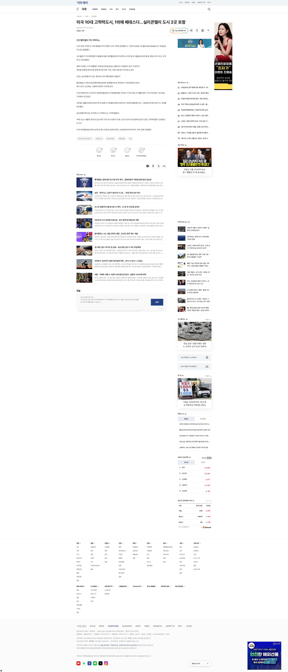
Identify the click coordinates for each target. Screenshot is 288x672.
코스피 (186, 462)
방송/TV (79, 594)
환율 (77, 573)
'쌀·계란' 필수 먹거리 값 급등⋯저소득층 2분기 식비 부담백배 (117, 247)
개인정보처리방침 (113, 626)
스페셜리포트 (123, 586)
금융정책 (93, 547)
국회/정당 (166, 551)
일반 (77, 580)
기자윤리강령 (114, 645)
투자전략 (203, 419)
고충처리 (138, 626)
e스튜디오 (107, 590)
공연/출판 (79, 605)
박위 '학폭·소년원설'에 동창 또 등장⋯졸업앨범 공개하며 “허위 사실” (203, 104)
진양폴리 (184, 479)
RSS (208, 2)
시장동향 (107, 547)
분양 (106, 558)
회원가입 (187, 2)
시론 (195, 554)
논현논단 (196, 547)
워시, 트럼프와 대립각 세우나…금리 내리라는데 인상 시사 (200, 116)
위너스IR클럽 (151, 586)
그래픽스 (93, 597)
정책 (106, 554)
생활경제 (135, 554)
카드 (92, 562)
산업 (120, 543)
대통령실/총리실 (167, 547)
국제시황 (78, 577)
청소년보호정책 (127, 626)
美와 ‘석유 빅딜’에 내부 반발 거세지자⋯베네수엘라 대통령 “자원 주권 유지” (198, 266)
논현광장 (196, 551)
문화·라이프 (80, 586)
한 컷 (92, 601)
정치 (164, 543)
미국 (111, 9)
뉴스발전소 (94, 586)
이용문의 (147, 626)
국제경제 (95, 9)
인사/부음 (182, 565)
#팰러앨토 (122, 139)
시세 (77, 554)
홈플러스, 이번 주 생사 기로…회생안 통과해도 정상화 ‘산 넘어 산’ (202, 93)
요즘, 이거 (93, 594)
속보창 (193, 2)
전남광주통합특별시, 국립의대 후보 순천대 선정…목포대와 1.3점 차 (203, 110)
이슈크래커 (94, 590)
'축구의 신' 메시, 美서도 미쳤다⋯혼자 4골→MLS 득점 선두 (201, 138)
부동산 (107, 543)
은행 (92, 551)
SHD (183, 467)
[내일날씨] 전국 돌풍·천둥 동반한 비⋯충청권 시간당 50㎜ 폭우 (202, 87)
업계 (106, 551)
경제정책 (135, 547)
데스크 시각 (197, 558)
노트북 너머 (197, 569)
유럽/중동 (132, 9)
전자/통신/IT (122, 551)
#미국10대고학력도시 (85, 139)
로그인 (181, 2)
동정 (180, 569)
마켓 (77, 543)
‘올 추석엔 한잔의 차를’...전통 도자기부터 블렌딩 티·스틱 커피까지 (202, 127)
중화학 (120, 558)
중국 (117, 9)
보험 (92, 554)
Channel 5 (137, 586)
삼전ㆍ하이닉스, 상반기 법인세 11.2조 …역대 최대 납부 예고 (117, 193)
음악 (77, 601)
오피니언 (196, 543)
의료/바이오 (122, 569)
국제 (84, 9)
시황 (77, 551)
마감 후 (196, 562)
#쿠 (130, 139)
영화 (77, 597)
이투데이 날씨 (165, 586)
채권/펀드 (79, 569)
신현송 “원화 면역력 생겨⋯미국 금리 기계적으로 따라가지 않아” (202, 121)
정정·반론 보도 (157, 626)
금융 (92, 543)
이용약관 (101, 626)
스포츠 (78, 609)
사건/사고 (182, 554)
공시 (77, 547)
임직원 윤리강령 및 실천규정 (127, 645)
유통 (120, 565)
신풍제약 (184, 485)
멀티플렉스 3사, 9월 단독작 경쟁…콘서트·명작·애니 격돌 (116, 234)
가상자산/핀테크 (95, 565)
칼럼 (195, 565)
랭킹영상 (107, 594)
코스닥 (203, 462)
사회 (180, 543)
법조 (180, 547)
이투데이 (79, 16)
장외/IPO (79, 558)
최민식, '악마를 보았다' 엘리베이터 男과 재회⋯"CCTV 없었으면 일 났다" (205, 133)
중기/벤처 (121, 573)
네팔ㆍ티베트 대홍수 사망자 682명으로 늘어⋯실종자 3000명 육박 (120, 274)
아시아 (124, 9)
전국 (180, 562)
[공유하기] (191, 30)
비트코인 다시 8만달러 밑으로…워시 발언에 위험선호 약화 (116, 220)
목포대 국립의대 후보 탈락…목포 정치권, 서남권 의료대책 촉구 (202, 99)
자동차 (120, 554)
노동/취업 (182, 558)
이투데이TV (108, 586)
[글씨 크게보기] (208, 30)
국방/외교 (166, 554)
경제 (134, 543)
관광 (77, 590)
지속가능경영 (179, 586)
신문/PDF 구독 (201, 2)
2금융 (92, 558)
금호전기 (184, 473)
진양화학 (184, 491)
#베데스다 (99, 139)
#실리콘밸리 (110, 139)
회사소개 (92, 626)
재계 (120, 547)
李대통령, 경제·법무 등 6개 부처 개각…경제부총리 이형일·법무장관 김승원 (122, 179)
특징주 (186, 419)
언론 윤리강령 (104, 645)
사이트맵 (188, 626)
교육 (180, 551)
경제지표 (135, 551)
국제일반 (103, 9)
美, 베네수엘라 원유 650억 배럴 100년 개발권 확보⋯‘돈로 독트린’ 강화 (198, 310)
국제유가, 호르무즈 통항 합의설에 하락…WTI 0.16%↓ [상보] (118, 261)
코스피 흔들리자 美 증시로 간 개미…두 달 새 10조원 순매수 (117, 207)
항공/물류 (121, 562)
